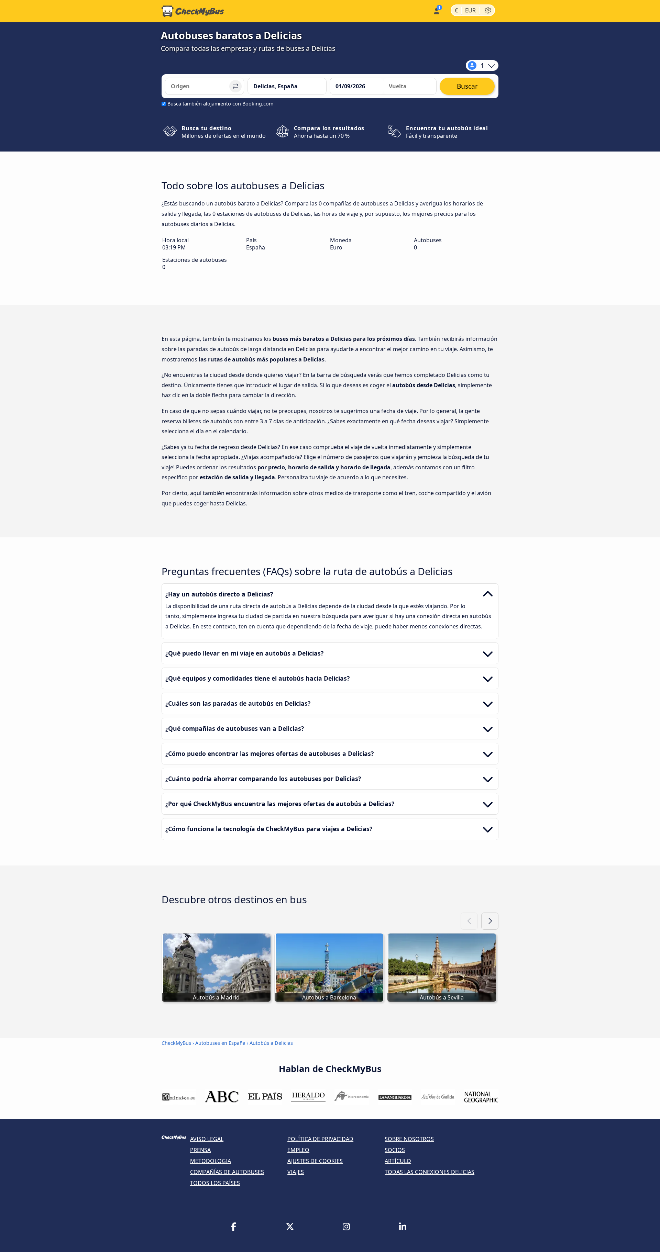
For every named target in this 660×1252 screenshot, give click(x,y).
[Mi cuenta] (436, 10)
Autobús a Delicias (271, 1043)
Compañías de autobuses (227, 1172)
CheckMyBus (176, 1043)
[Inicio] (193, 11)
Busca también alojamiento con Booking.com (220, 103)
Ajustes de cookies (315, 1161)
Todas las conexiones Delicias (429, 1172)
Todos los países (215, 1183)
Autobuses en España (220, 1043)
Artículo (398, 1161)
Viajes (295, 1172)
